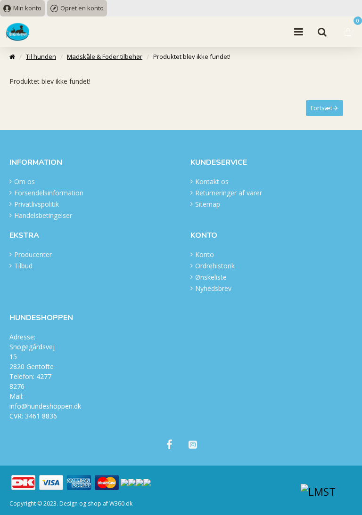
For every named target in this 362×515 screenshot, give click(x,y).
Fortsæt (321, 108)
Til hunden (41, 56)
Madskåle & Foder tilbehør (104, 56)
